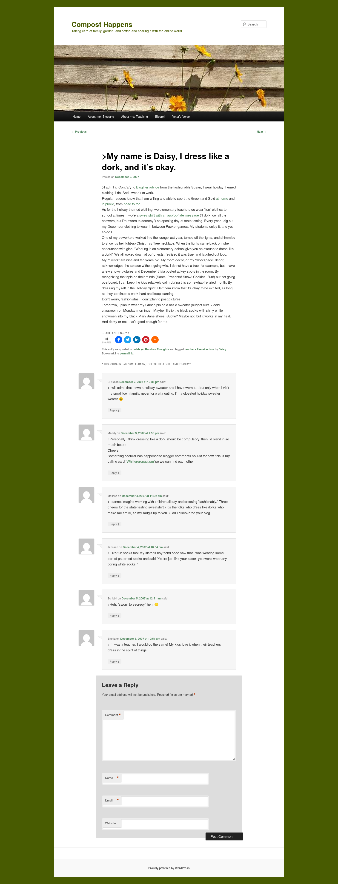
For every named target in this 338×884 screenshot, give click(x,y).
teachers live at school (199, 349)
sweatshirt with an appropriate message (169, 215)
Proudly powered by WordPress (169, 868)
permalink (126, 353)
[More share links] (155, 339)
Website (110, 823)
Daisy (222, 349)
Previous (79, 131)
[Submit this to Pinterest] (145, 339)
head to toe (132, 203)
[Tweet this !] (127, 339)
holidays (138, 349)
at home (222, 198)
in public (108, 203)
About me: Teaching (134, 116)
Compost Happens (102, 24)
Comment (113, 715)
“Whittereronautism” (140, 461)
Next (261, 131)
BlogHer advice (148, 187)
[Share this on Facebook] (118, 339)
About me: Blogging (101, 116)
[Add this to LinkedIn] (136, 339)
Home (76, 116)
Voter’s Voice (181, 116)
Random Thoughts (157, 349)
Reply (114, 410)
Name (112, 777)
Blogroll (160, 116)
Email (112, 800)
